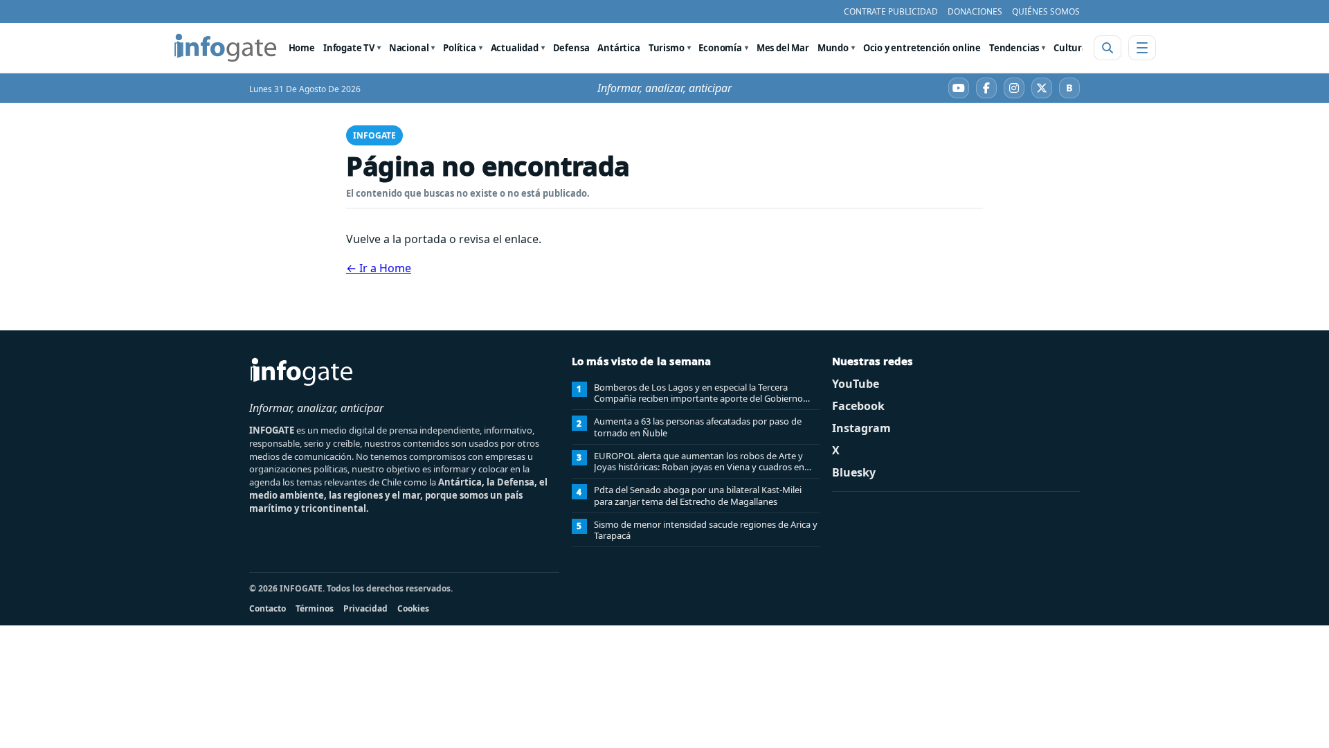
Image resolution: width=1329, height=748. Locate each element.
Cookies (413, 608)
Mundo (833, 48)
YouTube (855, 383)
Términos (315, 608)
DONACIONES (975, 11)
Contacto (267, 608)
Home (302, 48)
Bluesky (854, 472)
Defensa (571, 48)
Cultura (1070, 48)
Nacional (409, 48)
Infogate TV (348, 48)
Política (459, 48)
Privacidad (365, 608)
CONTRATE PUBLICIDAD (891, 11)
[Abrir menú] (1142, 47)
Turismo (667, 48)
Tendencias (1014, 48)
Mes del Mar (783, 48)
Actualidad (515, 48)
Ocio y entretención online (922, 48)
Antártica (618, 48)
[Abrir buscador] (1107, 47)
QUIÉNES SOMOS (1046, 11)
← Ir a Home (378, 268)
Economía (720, 48)
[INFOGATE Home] (225, 48)
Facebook (858, 405)
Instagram (861, 428)
